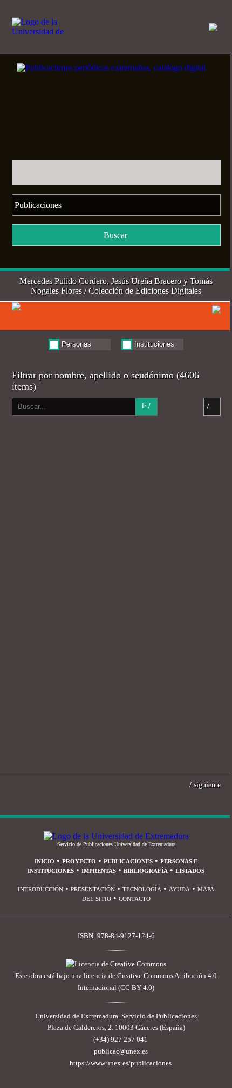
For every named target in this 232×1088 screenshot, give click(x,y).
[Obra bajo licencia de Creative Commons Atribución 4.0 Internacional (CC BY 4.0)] (116, 964)
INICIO (44, 861)
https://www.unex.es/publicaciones (121, 1063)
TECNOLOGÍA (141, 889)
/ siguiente (205, 784)
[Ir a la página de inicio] (99, 59)
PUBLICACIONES (128, 861)
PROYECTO (79, 861)
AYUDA (179, 889)
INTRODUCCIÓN (40, 889)
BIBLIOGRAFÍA (146, 871)
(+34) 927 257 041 (120, 1039)
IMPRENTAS (98, 871)
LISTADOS (189, 871)
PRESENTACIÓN (93, 889)
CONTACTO (135, 899)
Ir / (146, 406)
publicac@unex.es (121, 1051)
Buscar (115, 235)
